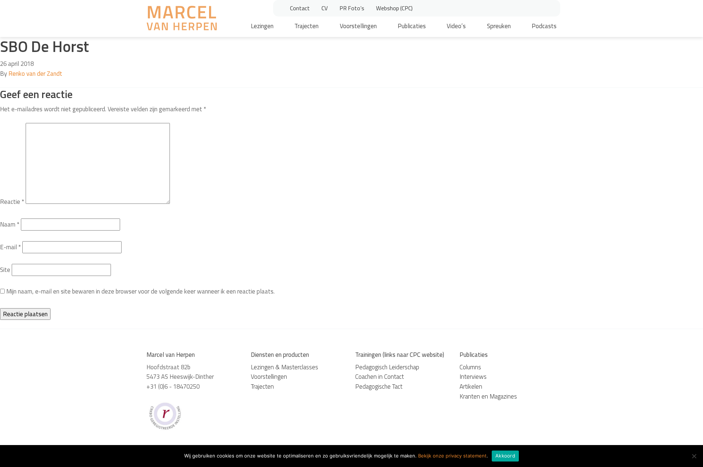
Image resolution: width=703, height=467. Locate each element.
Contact (300, 8)
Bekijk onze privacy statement (452, 456)
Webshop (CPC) (394, 8)
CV (324, 8)
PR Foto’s (351, 8)
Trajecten (306, 26)
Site (5, 269)
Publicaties (412, 26)
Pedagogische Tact (378, 386)
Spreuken (499, 26)
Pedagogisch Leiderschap (387, 367)
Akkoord (505, 456)
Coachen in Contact (379, 376)
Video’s (456, 26)
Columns (470, 367)
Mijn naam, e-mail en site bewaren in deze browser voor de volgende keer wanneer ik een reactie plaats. (140, 291)
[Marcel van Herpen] (181, 19)
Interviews (473, 376)
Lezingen (262, 26)
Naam (9, 224)
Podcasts (544, 26)
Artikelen (471, 386)
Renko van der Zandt (35, 73)
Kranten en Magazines (488, 396)
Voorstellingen (358, 26)
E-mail (10, 247)
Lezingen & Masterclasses (284, 367)
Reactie (12, 201)
